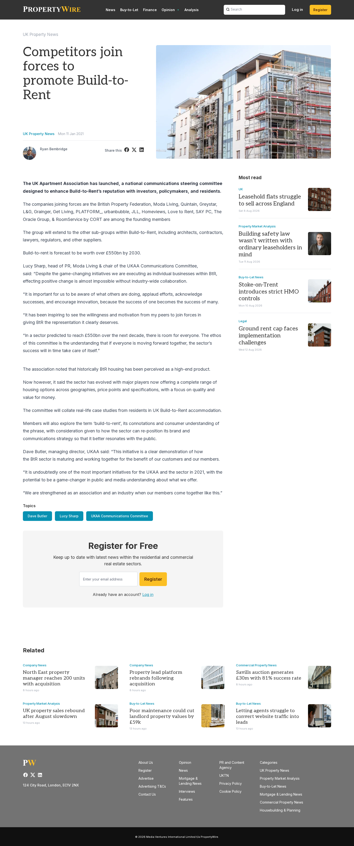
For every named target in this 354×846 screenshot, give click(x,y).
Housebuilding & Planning (280, 810)
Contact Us (147, 794)
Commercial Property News (256, 665)
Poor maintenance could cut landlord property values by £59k (162, 716)
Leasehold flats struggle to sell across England (270, 200)
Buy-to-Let (129, 10)
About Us (145, 762)
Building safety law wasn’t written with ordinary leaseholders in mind (270, 244)
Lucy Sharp (69, 516)
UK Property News (40, 34)
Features (186, 799)
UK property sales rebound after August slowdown (54, 713)
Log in (297, 9)
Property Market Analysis (257, 226)
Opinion (168, 10)
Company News (34, 665)
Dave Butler (37, 516)
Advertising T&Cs (152, 786)
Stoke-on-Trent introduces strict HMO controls (269, 291)
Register (320, 10)
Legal (243, 321)
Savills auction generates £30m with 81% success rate (268, 675)
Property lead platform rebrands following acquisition (156, 678)
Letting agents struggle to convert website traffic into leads (267, 716)
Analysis (191, 10)
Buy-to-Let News (251, 277)
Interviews (187, 791)
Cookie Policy (230, 791)
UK (241, 189)
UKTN (224, 775)
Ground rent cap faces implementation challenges (268, 335)
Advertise (146, 778)
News (110, 10)
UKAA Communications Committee (119, 516)
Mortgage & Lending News (281, 794)
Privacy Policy (230, 783)
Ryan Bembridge (53, 149)
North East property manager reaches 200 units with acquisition (54, 678)
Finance (150, 10)
